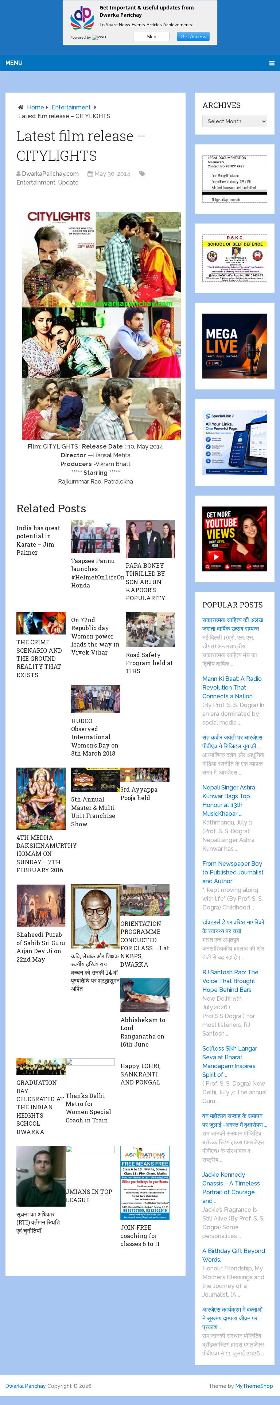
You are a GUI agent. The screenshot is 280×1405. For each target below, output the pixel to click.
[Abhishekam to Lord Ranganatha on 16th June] (145, 995)
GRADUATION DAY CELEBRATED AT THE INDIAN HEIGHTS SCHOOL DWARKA (40, 1107)
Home (35, 107)
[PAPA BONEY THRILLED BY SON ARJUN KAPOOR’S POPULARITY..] (150, 539)
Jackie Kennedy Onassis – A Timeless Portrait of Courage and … (231, 1187)
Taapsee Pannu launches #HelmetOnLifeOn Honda (98, 573)
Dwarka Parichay (25, 1386)
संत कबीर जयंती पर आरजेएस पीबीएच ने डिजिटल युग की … (232, 742)
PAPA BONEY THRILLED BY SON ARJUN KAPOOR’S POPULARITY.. (147, 582)
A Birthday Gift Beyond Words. (233, 1255)
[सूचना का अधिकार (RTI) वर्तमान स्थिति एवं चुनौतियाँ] (41, 1176)
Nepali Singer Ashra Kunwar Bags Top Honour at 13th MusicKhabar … (228, 800)
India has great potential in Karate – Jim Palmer (38, 540)
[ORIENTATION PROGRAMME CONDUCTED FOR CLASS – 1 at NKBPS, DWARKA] (145, 900)
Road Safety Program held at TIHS (149, 663)
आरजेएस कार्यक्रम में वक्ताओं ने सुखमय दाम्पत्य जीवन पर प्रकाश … (232, 1318)
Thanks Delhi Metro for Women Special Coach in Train (88, 1108)
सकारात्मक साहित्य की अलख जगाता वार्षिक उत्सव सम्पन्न (232, 624)
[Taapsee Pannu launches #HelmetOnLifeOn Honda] (95, 536)
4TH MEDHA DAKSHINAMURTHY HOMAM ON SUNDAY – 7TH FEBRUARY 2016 (46, 854)
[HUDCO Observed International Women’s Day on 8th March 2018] (95, 699)
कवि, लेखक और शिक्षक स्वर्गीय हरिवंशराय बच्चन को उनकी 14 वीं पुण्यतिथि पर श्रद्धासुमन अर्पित (95, 972)
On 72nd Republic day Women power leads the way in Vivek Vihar (95, 636)
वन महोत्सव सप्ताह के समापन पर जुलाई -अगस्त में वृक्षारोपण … (234, 1120)
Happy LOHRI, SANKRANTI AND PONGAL (140, 1074)
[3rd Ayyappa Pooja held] (145, 775)
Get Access (193, 36)
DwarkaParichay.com (50, 173)
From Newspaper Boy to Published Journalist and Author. (233, 872)
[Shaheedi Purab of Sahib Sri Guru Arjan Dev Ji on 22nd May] (41, 905)
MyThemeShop (254, 1386)
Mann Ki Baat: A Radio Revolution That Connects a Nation (232, 687)
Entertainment (71, 107)
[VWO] (99, 37)
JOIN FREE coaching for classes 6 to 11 (140, 1235)
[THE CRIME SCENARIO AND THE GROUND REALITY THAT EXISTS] (41, 623)
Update (68, 182)
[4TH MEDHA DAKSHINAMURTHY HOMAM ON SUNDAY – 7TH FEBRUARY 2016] (41, 799)
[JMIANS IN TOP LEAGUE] (90, 1165)
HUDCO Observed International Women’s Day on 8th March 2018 (94, 737)
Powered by (81, 37)
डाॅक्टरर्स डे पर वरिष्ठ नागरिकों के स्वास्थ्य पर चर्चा (233, 927)
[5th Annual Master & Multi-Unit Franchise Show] (95, 780)
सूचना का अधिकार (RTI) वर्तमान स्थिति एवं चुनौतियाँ (38, 1222)
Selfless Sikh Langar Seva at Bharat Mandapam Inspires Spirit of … (229, 1061)
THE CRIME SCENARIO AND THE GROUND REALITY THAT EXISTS (39, 658)
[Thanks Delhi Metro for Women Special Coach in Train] (90, 1073)
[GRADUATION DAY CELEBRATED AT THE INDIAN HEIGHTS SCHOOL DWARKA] (41, 1066)
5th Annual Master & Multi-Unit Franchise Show (94, 811)
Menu (14, 62)
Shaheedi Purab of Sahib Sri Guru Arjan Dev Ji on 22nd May (40, 947)
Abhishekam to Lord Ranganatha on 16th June (142, 1032)
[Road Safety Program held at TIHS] (150, 629)
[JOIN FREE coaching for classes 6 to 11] (145, 1183)
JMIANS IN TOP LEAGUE (89, 1195)
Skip (151, 36)
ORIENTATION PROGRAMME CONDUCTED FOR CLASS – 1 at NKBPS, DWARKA (144, 944)
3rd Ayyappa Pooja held (139, 793)
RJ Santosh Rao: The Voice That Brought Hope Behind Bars (230, 981)
